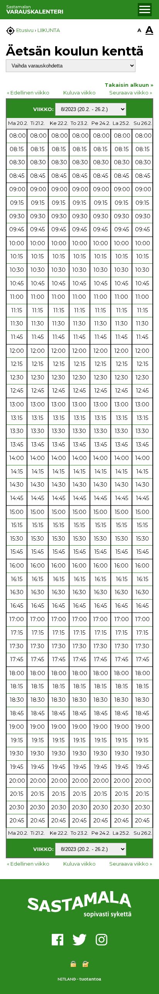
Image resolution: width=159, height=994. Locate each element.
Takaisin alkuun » (129, 85)
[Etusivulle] (71, 9)
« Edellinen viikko (28, 92)
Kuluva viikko (79, 92)
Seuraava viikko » (130, 92)
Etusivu (25, 30)
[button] (145, 9)
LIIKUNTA (48, 30)
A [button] (139, 30)
